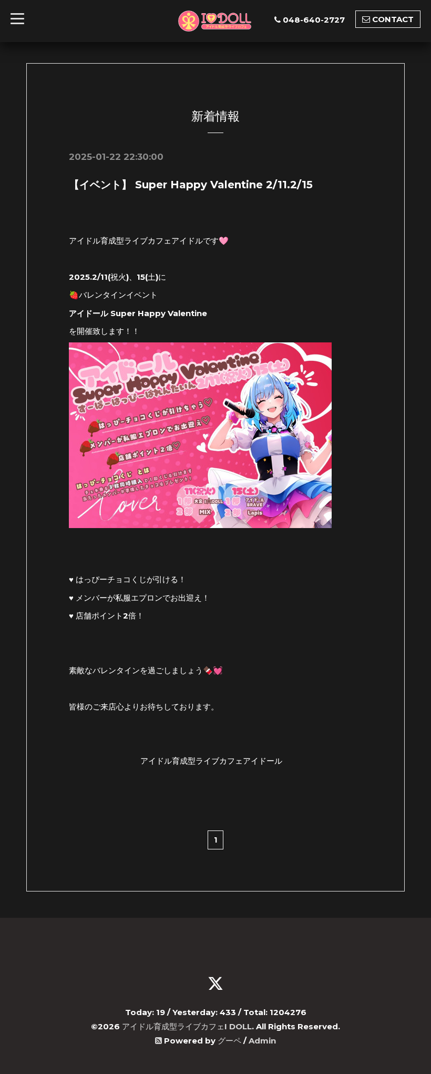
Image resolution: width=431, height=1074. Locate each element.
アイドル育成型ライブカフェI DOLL (187, 1026)
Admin (262, 1041)
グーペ (229, 1041)
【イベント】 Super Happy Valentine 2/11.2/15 (191, 184)
